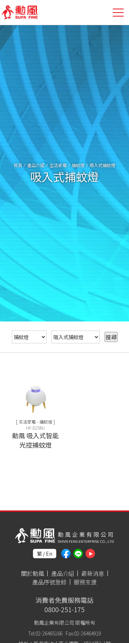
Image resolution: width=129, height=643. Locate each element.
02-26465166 (48, 633)
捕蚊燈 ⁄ (81, 165)
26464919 (91, 633)
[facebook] (66, 553)
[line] (78, 553)
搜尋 (111, 337)
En (49, 553)
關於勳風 (32, 573)
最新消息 (92, 573)
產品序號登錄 (49, 582)
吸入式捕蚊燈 (102, 165)
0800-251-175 (64, 609)
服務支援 (85, 582)
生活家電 (58, 165)
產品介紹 (35, 165)
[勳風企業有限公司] (20, 13)
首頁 (18, 165)
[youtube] (90, 553)
